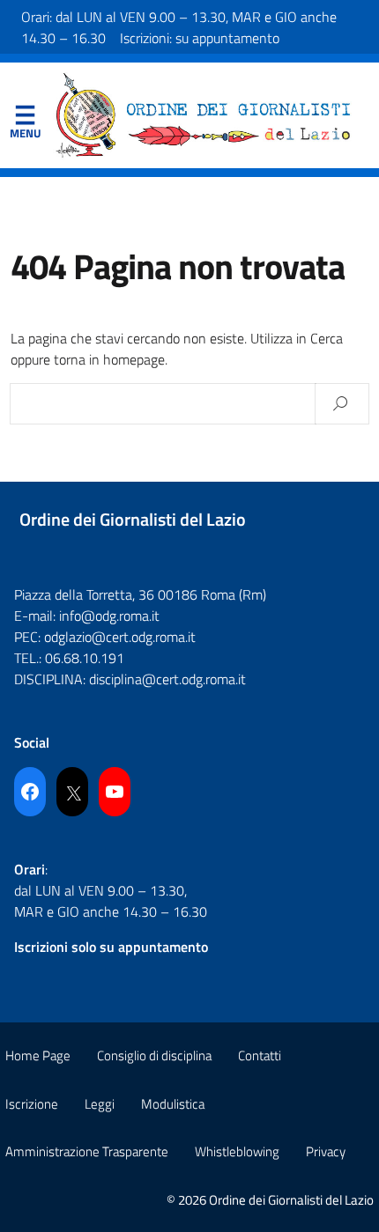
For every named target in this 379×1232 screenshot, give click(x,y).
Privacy (326, 1151)
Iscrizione (31, 1104)
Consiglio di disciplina (154, 1055)
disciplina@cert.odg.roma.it (167, 679)
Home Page (38, 1055)
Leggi (100, 1104)
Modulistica (172, 1104)
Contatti (259, 1055)
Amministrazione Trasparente (86, 1151)
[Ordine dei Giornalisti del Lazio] (203, 113)
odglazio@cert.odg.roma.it (120, 636)
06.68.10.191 (84, 657)
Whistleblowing (237, 1151)
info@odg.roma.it (109, 615)
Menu (25, 119)
